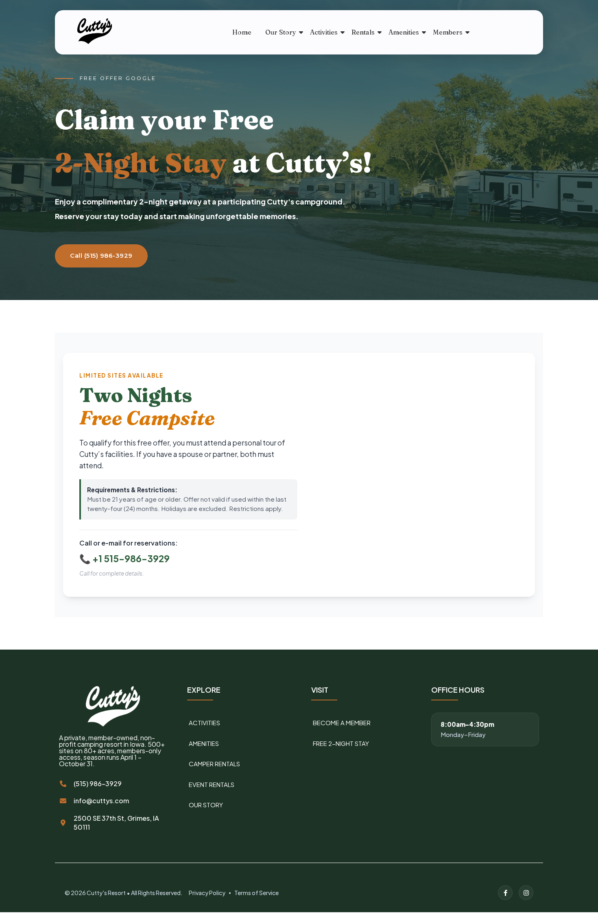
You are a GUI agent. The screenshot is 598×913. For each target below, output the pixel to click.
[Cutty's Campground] (115, 31)
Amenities (403, 32)
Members (448, 32)
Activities (324, 32)
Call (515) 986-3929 (101, 255)
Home (241, 32)
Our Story (280, 32)
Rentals (363, 32)
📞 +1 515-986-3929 (124, 558)
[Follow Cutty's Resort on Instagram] (526, 892)
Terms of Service (256, 892)
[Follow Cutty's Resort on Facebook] (505, 892)
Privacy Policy (207, 892)
